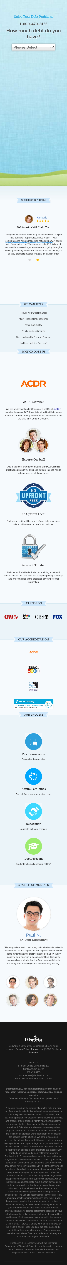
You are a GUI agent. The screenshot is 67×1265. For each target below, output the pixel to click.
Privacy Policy (22, 1049)
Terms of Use (37, 1049)
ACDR (57, 409)
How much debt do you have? (33, 34)
